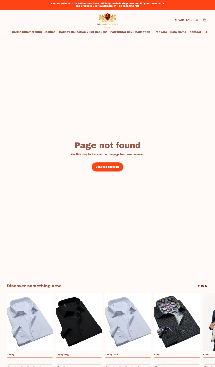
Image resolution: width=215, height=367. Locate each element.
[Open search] (206, 32)
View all (203, 286)
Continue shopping (107, 167)
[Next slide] (204, 332)
